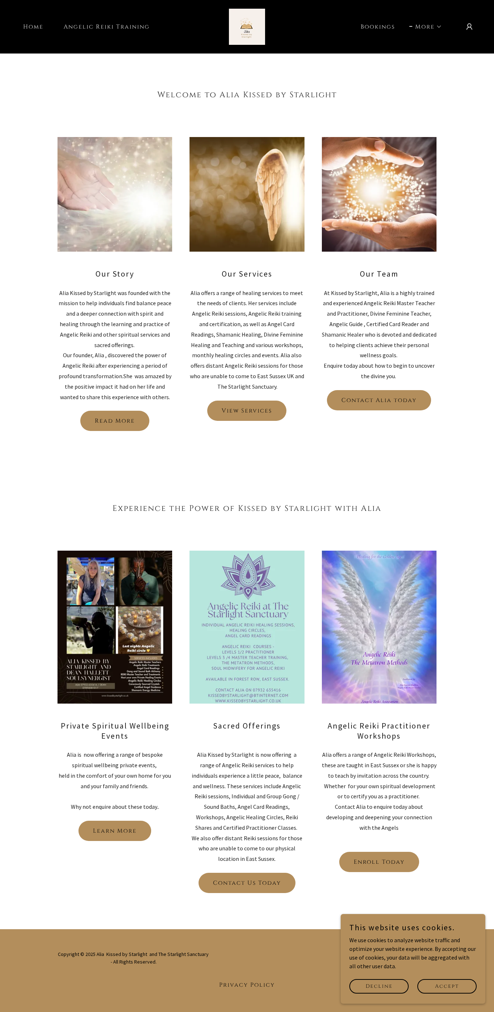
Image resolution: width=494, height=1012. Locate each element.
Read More (115, 421)
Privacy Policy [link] (247, 985)
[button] (425, 26)
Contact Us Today (247, 883)
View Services (247, 411)
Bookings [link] (378, 27)
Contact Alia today (379, 400)
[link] (247, 26)
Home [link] (33, 27)
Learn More (115, 831)
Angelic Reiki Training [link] (107, 27)
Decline (379, 986)
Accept (447, 986)
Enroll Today (379, 862)
